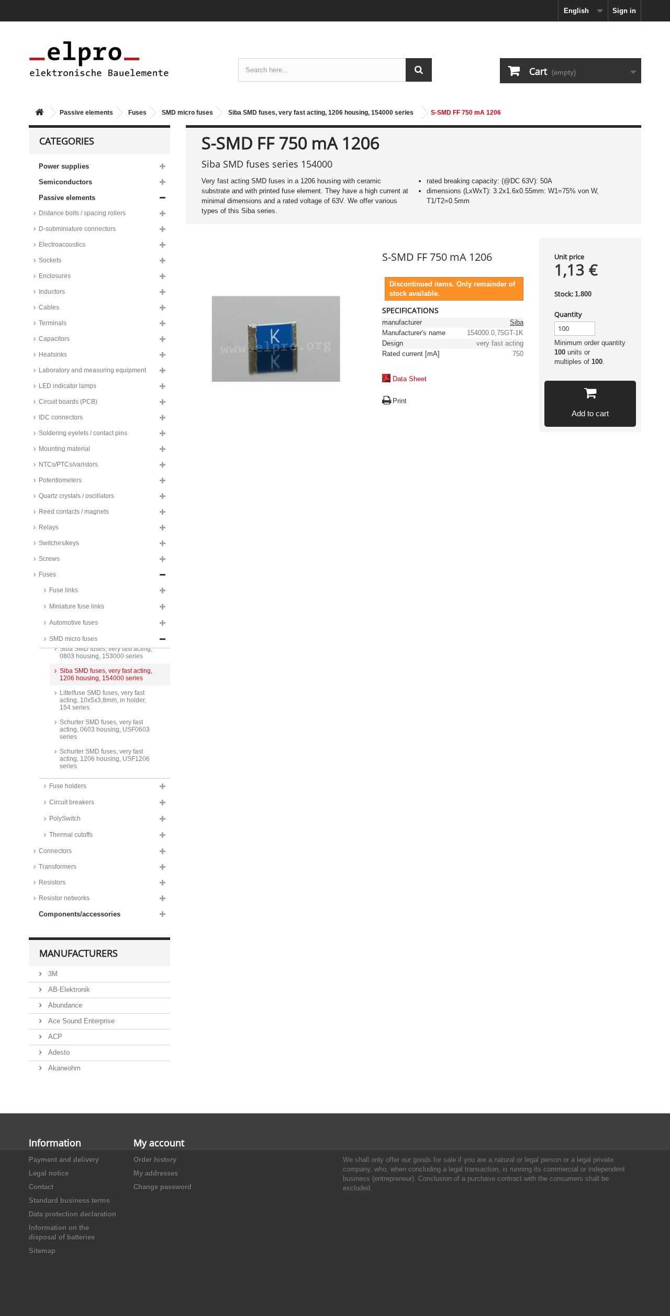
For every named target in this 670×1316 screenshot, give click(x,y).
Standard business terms (69, 1200)
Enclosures (55, 276)
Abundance (64, 1005)
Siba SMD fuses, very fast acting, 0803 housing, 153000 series (106, 652)
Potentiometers (60, 480)
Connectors (55, 851)
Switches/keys (59, 543)
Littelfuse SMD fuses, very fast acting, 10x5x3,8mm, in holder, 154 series (103, 700)
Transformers (57, 866)
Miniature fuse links (76, 606)
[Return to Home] (39, 112)
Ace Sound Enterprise (80, 1021)
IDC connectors (61, 417)
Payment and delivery (64, 1160)
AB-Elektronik (68, 989)
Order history (154, 1160)
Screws (49, 558)
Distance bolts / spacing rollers (82, 213)
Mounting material (64, 448)
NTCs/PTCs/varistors (68, 464)
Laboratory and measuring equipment (92, 370)
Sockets (50, 260)
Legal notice (49, 1173)
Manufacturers (78, 953)
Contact (41, 1187)
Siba (516, 322)
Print (400, 401)
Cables (49, 307)
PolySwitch (65, 818)
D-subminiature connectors (77, 229)
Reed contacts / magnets (74, 511)
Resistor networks (64, 898)
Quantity (568, 314)
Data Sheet (410, 379)
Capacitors (54, 338)
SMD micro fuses (187, 112)
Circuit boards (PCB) (68, 401)
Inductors (52, 291)
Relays (49, 527)
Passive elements (86, 112)
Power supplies (64, 166)
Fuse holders (67, 786)
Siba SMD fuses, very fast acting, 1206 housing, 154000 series (321, 112)
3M (52, 974)
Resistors (52, 882)
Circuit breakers (71, 802)
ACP (54, 1037)
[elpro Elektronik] (125, 58)
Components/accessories (79, 914)
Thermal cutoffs (71, 834)
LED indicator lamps (67, 386)
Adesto (58, 1052)
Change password (162, 1187)
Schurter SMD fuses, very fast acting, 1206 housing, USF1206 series (105, 759)
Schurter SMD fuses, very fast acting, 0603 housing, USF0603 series (105, 729)
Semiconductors (65, 182)
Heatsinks (53, 354)
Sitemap (42, 1251)
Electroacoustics (62, 244)
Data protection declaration (72, 1214)
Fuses (137, 112)
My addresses (155, 1173)
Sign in (624, 11)
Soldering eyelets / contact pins (83, 433)
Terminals (52, 323)
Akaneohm (63, 1068)
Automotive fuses (73, 622)
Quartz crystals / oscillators (76, 496)
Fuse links (63, 590)
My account (158, 1142)
